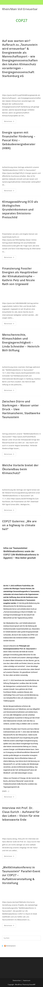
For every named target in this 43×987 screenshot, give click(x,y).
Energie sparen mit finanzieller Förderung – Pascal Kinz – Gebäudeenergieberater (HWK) (18, 140)
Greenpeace (11, 946)
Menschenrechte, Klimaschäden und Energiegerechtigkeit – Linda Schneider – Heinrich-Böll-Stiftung (21, 342)
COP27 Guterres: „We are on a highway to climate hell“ (19, 525)
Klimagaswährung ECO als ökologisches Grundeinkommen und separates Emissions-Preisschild (20, 209)
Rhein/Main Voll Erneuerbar (20, 9)
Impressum (26, 980)
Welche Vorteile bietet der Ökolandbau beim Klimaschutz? (20, 469)
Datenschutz (17, 980)
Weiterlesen (10, 120)
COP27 (23, 26)
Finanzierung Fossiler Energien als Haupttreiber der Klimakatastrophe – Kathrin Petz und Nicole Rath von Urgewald (20, 276)
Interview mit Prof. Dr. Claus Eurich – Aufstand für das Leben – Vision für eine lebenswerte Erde (21, 813)
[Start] (18, 26)
